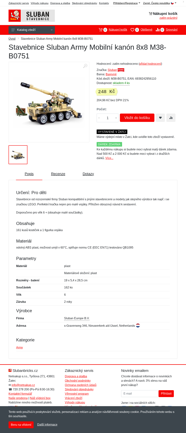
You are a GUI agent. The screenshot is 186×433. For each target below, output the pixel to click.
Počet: (102, 109)
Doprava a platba (60, 3)
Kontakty (104, 3)
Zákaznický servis (19, 3)
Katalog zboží (26, 30)
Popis (29, 174)
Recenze (58, 174)
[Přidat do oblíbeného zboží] (160, 118)
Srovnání (169, 29)
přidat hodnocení (150, 63)
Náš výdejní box (40, 398)
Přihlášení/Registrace (125, 3)
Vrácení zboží (73, 398)
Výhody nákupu (39, 3)
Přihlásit (166, 393)
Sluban (112, 69)
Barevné (111, 74)
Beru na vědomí (21, 424)
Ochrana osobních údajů (80, 385)
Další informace (47, 424)
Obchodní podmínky (78, 380)
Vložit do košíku (137, 118)
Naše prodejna (18, 398)
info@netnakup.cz (23, 385)
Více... (109, 158)
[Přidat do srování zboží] (170, 118)
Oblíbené (144, 29)
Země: (156, 3)
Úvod (12, 38)
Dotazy (88, 174)
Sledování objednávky (84, 3)
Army (19, 347)
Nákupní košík (115, 29)
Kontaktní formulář (20, 393)
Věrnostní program (77, 393)
